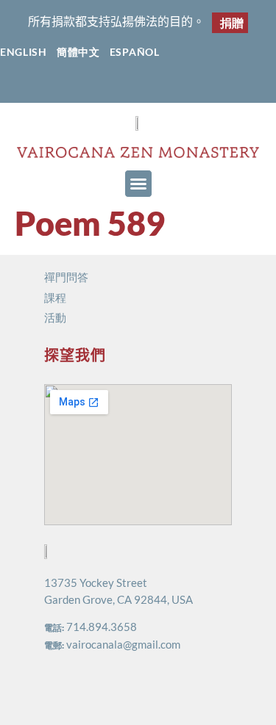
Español (135, 52)
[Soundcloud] (181, 85)
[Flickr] (153, 85)
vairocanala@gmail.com (123, 644)
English (23, 52)
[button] (138, 184)
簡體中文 (78, 52)
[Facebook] (95, 85)
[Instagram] (124, 85)
